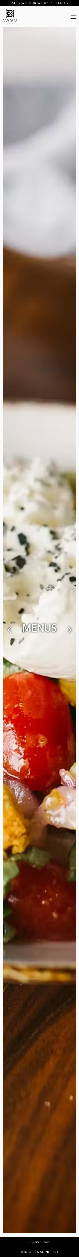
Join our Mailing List (39, 1252)
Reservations (39, 1242)
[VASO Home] (10, 16)
